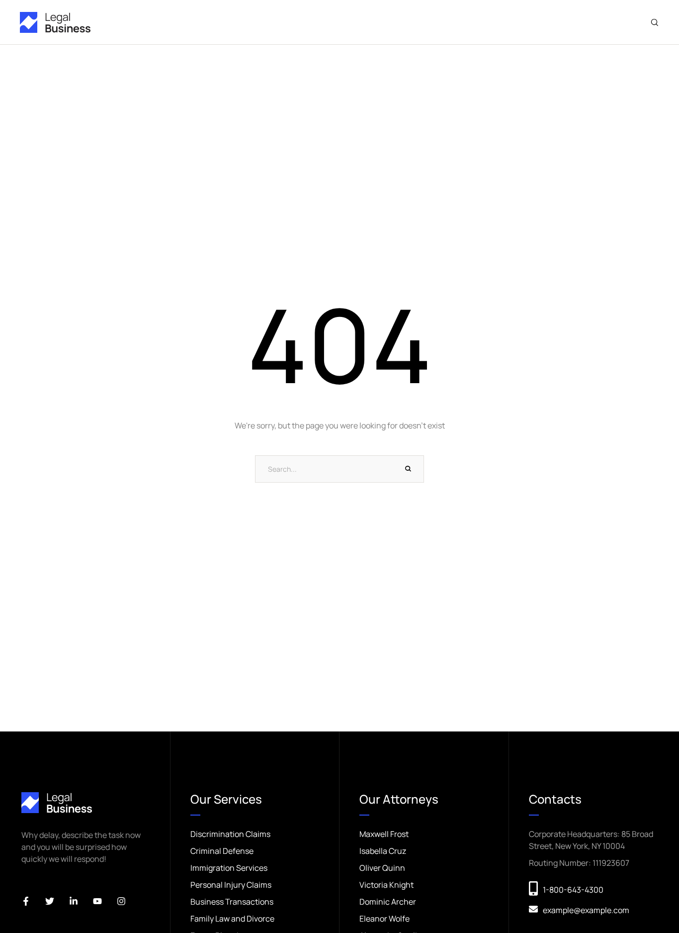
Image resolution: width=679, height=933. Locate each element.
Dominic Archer (387, 901)
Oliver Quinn (382, 867)
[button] (654, 22)
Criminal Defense (222, 850)
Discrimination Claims (230, 834)
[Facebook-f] (25, 901)
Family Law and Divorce (232, 918)
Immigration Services (228, 867)
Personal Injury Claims (230, 884)
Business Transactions (231, 901)
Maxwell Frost (384, 834)
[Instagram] (121, 901)
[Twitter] (49, 901)
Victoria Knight (386, 884)
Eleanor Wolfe (384, 918)
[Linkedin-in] (73, 901)
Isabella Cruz (382, 850)
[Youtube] (97, 901)
